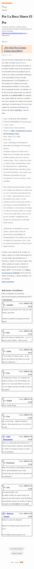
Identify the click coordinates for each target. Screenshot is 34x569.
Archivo (17, 562)
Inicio (12, 562)
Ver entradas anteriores (16, 549)
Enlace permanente (8, 281)
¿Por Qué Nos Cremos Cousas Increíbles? (15, 49)
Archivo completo (17, 553)
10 (3, 513)
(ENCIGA (18, 110)
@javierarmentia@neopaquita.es (13, 33)
